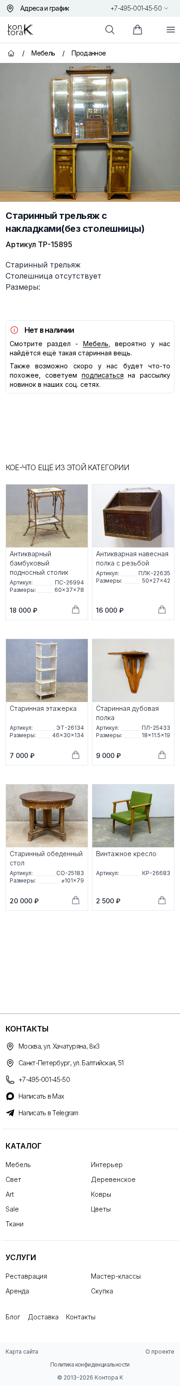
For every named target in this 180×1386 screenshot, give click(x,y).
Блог (13, 1317)
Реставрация (26, 1276)
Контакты (81, 1317)
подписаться (103, 375)
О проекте (159, 1351)
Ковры (101, 1194)
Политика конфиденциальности (90, 1364)
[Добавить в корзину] (75, 609)
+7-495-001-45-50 (136, 8)
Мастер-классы (116, 1276)
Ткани (15, 1224)
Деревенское (113, 1179)
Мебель (95, 344)
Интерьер (107, 1164)
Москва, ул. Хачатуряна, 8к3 (58, 1046)
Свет (13, 1179)
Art (10, 1194)
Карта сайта (22, 1351)
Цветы (101, 1209)
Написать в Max (41, 1096)
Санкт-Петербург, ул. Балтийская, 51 (71, 1063)
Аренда (17, 1291)
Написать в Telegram (48, 1113)
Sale (12, 1209)
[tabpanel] (90, 132)
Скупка (102, 1291)
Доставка (43, 1317)
